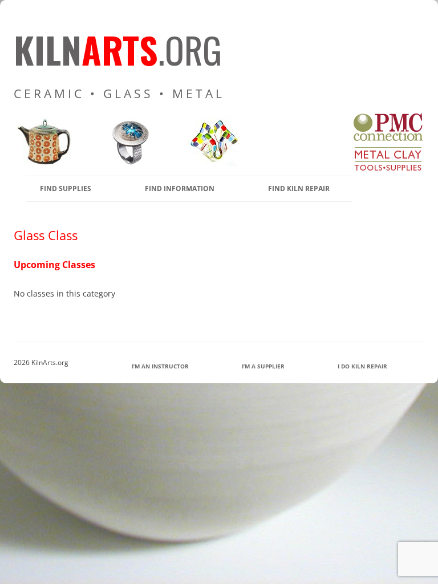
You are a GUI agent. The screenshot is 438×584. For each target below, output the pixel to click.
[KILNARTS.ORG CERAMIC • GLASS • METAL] (127, 162)
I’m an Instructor (160, 366)
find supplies (65, 188)
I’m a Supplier (263, 366)
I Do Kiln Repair (362, 366)
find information (179, 188)
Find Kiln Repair (299, 188)
